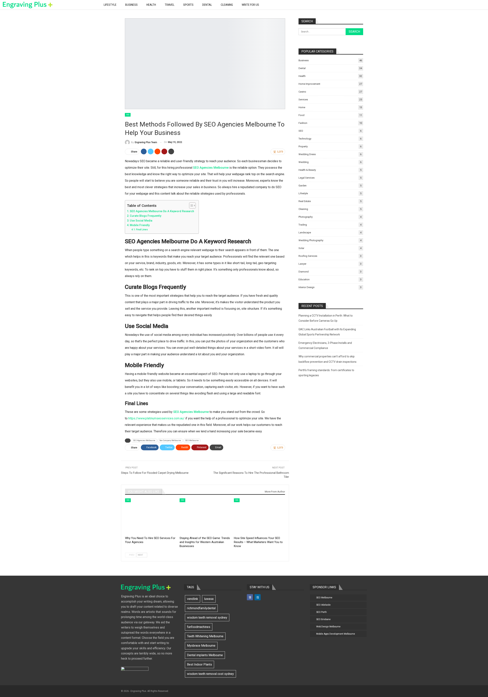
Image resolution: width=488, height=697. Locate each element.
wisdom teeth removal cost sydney (210, 674)
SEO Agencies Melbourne (211, 167)
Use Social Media (141, 220)
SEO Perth (321, 612)
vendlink (192, 599)
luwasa (209, 599)
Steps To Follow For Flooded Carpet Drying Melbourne (155, 473)
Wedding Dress (307, 154)
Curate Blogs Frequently (146, 216)
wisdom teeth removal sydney (207, 617)
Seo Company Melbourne (170, 440)
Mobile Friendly (140, 225)
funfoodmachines (198, 627)
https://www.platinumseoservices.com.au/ (156, 418)
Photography (306, 216)
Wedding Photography (311, 240)
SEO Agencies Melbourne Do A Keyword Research (162, 211)
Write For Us (250, 4)
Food (301, 115)
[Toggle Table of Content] (190, 205)
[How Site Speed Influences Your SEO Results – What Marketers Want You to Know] (259, 516)
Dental (207, 4)
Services (303, 99)
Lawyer (302, 263)
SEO (127, 115)
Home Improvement (309, 83)
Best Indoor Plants (199, 664)
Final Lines (142, 229)
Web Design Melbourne (328, 626)
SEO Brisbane (323, 619)
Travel (169, 4)
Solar (301, 248)
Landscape (305, 232)
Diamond (304, 271)
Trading (303, 224)
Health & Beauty (307, 169)
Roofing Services (308, 256)
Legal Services (307, 177)
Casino (302, 91)
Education (304, 279)
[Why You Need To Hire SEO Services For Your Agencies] (150, 516)
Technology (305, 138)
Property (303, 146)
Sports (188, 4)
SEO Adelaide (323, 605)
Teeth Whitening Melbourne (205, 636)
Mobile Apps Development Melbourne (335, 634)
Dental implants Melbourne (205, 655)
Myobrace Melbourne (201, 645)
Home (302, 107)
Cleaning (227, 4)
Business (131, 4)
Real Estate (305, 201)
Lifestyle (110, 4)
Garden (303, 185)
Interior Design (307, 287)
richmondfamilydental (201, 608)
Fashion (303, 123)
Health (151, 4)
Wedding (304, 162)
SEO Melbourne (192, 440)
